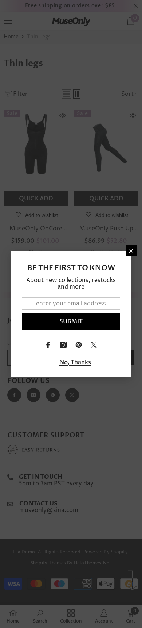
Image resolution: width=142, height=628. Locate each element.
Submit (71, 321)
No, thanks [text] (75, 362)
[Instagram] (63, 345)
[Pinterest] (78, 345)
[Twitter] (94, 345)
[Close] (131, 250)
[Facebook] (48, 345)
